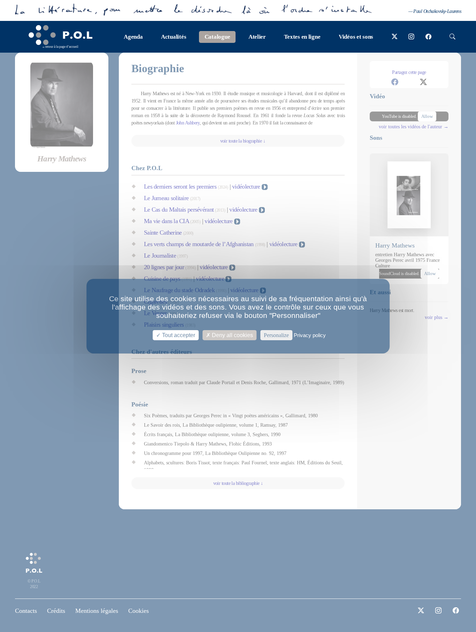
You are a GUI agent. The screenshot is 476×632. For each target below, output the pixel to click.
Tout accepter (178, 335)
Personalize (276, 335)
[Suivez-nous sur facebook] (428, 36)
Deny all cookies (231, 335)
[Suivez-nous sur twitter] (394, 36)
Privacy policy (310, 335)
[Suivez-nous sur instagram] (411, 36)
